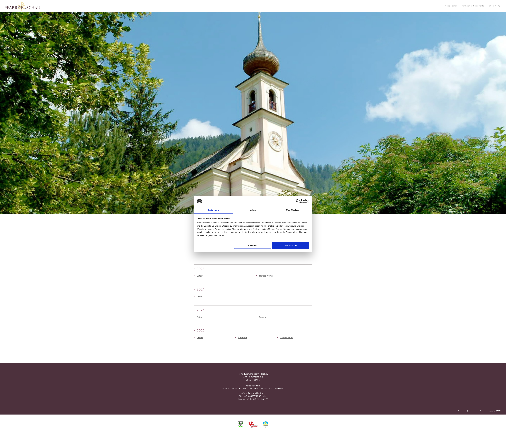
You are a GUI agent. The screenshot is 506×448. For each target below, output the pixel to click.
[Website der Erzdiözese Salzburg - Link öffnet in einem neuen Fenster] (265, 424)
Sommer (263, 317)
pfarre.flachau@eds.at (252, 393)
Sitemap (483, 411)
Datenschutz (461, 411)
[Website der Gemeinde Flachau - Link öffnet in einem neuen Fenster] (240, 424)
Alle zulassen (291, 245)
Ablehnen (252, 245)
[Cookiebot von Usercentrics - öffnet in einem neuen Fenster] (297, 201)
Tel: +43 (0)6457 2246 (250, 396)
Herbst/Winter (266, 276)
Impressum (473, 411)
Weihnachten (286, 337)
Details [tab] (253, 210)
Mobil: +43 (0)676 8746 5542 (253, 399)
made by (492, 411)
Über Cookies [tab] (292, 210)
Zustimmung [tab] (213, 210)
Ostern (200, 276)
